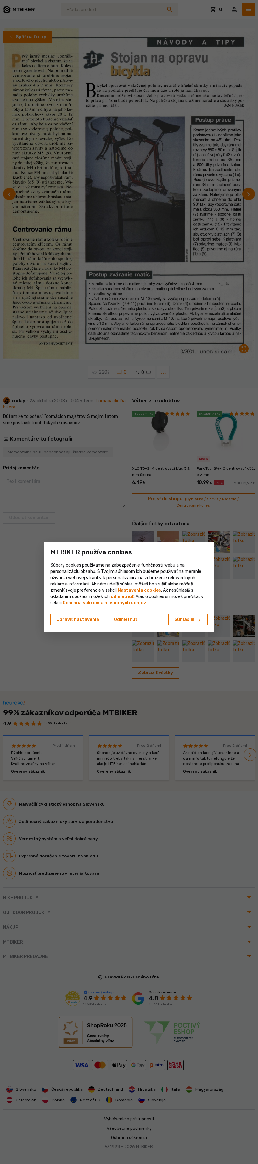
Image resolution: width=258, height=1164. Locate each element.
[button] (122, 596)
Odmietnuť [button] (125, 619)
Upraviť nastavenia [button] (77, 619)
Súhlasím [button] (188, 620)
